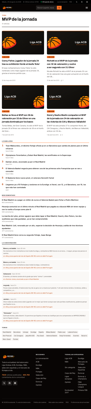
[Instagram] (15, 383)
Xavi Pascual (7, 336)
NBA (37, 368)
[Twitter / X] (4, 383)
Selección (39, 375)
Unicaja (25, 332)
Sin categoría (70, 367)
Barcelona (17, 332)
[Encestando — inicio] (7, 8)
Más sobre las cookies (56, 402)
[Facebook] (9, 383)
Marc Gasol (7, 339)
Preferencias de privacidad (80, 402)
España (41, 332)
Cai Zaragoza (18, 336)
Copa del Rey (41, 378)
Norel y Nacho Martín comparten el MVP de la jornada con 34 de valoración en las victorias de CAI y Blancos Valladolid (66, 118)
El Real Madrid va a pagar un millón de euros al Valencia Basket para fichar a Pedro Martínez (40, 200)
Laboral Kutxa (72, 332)
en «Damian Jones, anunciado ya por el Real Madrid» (21, 279)
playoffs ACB (30, 336)
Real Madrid (7, 332)
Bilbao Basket (50, 332)
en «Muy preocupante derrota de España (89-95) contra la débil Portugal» (28, 256)
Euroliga (33, 332)
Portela (15, 339)
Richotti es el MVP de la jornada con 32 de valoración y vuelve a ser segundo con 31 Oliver (62, 64)
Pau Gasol (40, 336)
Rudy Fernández (65, 336)
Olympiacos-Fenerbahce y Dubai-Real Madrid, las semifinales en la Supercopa (38, 155)
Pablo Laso (61, 332)
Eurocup (39, 382)
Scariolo (76, 336)
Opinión (39, 385)
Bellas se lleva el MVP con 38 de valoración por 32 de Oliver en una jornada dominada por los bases (18, 118)
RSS (70, 2)
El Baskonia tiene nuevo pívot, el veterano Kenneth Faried (30, 178)
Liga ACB (6, 57)
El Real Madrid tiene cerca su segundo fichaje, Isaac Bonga (26, 235)
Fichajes (39, 372)
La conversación (62, 2)
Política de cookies (40, 402)
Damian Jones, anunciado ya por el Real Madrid (25, 162)
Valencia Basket (51, 336)
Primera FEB (82, 390)
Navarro (84, 336)
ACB (37, 362)
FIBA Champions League (82, 384)
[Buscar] (59, 8)
